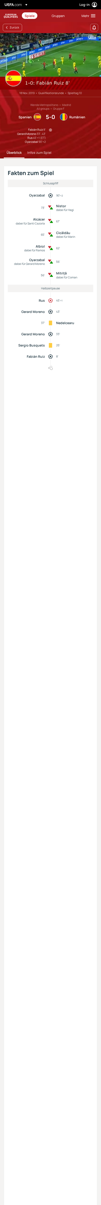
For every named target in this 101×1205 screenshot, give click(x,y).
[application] (50, 61)
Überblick (14, 152)
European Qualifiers (11, 16)
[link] (30, 15)
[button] (87, 15)
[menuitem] (34, 15)
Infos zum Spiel (39, 152)
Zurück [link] (14, 27)
